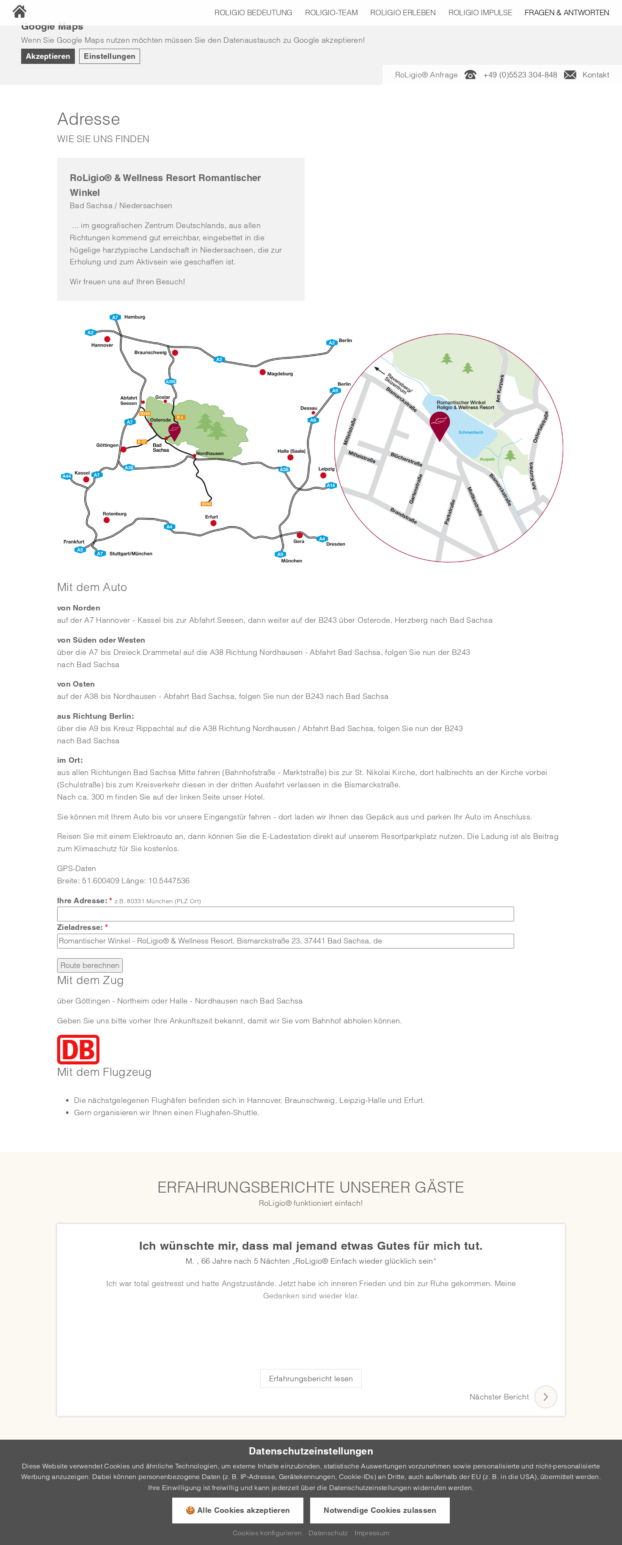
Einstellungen (109, 56)
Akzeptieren (48, 56)
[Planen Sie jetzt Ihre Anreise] (78, 1049)
